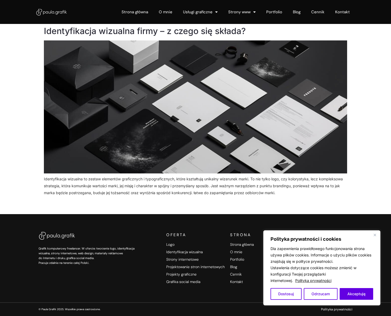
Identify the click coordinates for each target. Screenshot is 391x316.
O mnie (165, 12)
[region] (321, 267)
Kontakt (342, 12)
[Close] (375, 235)
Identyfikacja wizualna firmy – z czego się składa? (145, 31)
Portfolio (274, 12)
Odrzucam (320, 294)
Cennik (318, 12)
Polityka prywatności (313, 280)
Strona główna (135, 12)
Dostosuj (286, 294)
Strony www (239, 12)
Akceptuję (356, 294)
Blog (297, 12)
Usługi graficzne (198, 12)
